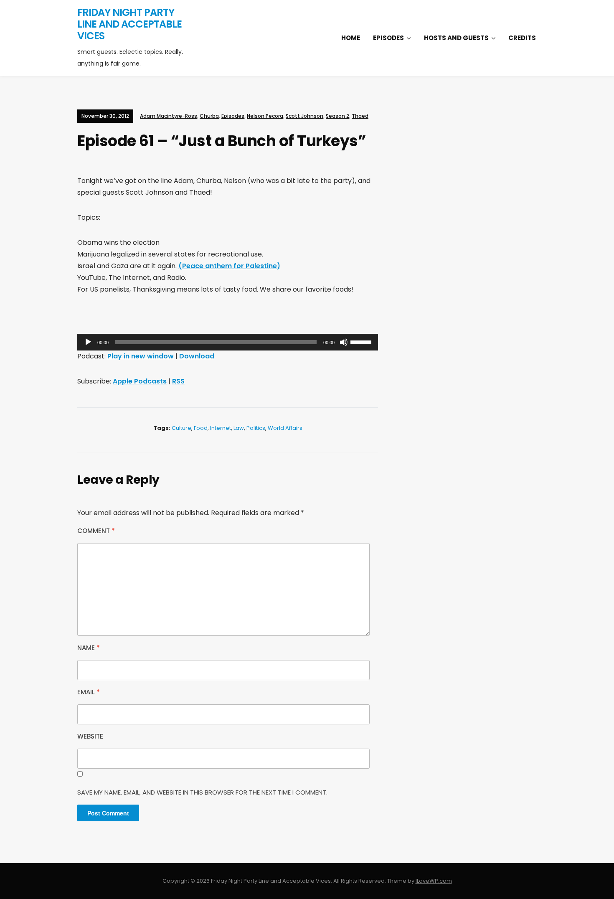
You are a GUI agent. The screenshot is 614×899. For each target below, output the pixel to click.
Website (90, 736)
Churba (209, 115)
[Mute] (344, 342)
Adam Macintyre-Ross (168, 115)
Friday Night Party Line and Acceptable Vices (129, 24)
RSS (178, 381)
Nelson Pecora (265, 115)
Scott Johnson (304, 115)
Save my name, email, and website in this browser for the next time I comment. (202, 792)
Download (196, 356)
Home (350, 37)
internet (220, 428)
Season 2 (337, 115)
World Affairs (285, 428)
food (201, 428)
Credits (522, 37)
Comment (96, 530)
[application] (227, 342)
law (238, 428)
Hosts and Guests (456, 37)
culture (181, 428)
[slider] (362, 341)
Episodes (388, 37)
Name (88, 647)
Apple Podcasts (140, 381)
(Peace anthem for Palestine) (229, 266)
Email (88, 692)
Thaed (360, 115)
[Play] (88, 342)
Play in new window (140, 356)
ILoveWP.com (434, 881)
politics (255, 428)
